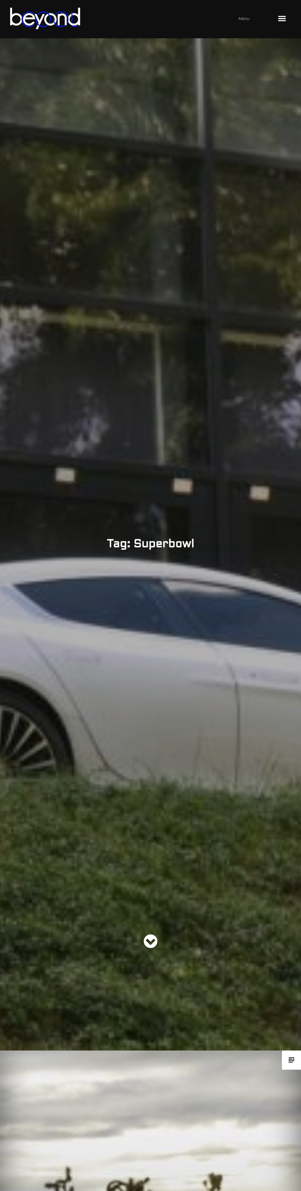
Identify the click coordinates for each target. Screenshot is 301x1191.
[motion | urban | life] (142, 19)
